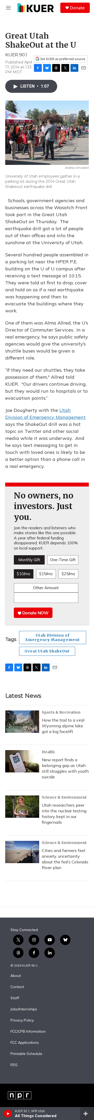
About (15, 976)
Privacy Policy (22, 1020)
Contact (17, 987)
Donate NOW (35, 612)
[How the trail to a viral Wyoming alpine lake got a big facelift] (22, 721)
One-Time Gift (63, 559)
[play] (8, 1113)
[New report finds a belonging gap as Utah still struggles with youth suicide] (22, 761)
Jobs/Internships (23, 1009)
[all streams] (87, 1113)
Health (48, 752)
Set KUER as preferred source (62, 59)
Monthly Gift (29, 559)
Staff (14, 998)
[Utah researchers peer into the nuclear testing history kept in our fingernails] (22, 806)
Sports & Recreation (61, 712)
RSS (13, 1065)
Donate (77, 7)
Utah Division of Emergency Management (52, 637)
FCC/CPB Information (28, 1032)
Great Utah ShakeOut (47, 651)
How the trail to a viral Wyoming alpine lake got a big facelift (63, 725)
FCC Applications (24, 1043)
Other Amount (46, 587)
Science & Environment (64, 797)
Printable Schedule (26, 1054)
